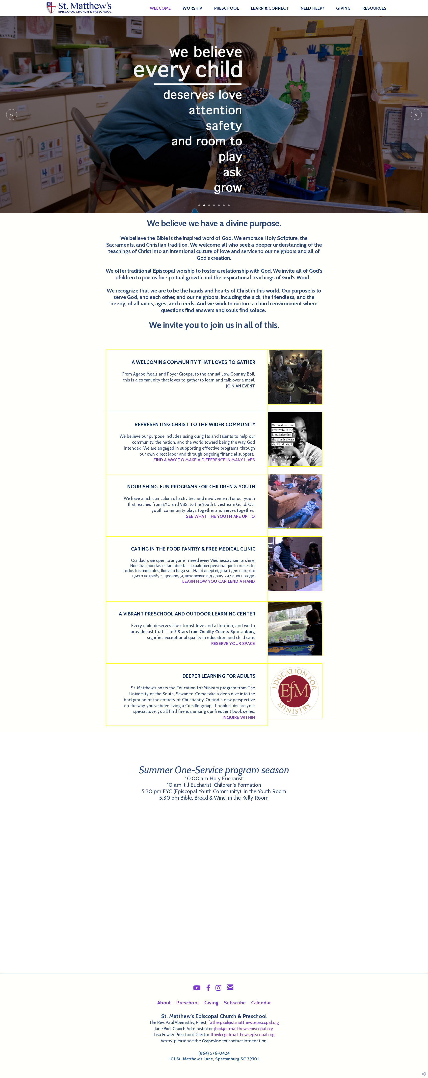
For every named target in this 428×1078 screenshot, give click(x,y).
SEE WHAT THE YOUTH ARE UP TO (220, 516)
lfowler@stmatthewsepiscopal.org (242, 1034)
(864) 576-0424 (214, 1053)
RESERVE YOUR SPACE (233, 643)
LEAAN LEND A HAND (218, 581)
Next (416, 114)
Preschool (187, 1003)
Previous (11, 114)
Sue (235, 1003)
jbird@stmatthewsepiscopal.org (243, 1028)
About (164, 1003)
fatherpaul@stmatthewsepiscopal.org (243, 1022)
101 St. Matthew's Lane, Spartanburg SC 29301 (214, 1058)
